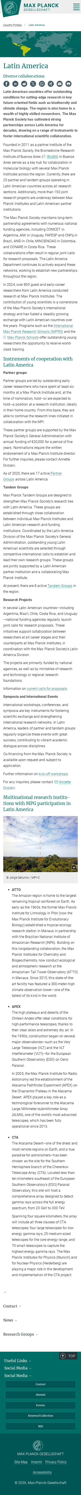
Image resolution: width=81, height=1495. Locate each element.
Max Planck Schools (23, 337)
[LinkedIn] (15, 84)
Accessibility (42, 1472)
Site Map (21, 1462)
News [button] (8, 1320)
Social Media (16, 1368)
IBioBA (52, 157)
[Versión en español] (40, 1294)
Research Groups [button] (19, 1334)
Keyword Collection (40, 1415)
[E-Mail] (59, 84)
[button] (74, 868)
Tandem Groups (60, 586)
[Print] (68, 84)
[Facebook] (6, 84)
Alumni (40, 1394)
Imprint (36, 1462)
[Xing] (51, 84)
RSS (40, 1426)
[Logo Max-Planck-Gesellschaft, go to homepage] (34, 8)
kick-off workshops (53, 774)
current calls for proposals (47, 689)
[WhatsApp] (42, 84)
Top (71, 1356)
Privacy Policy (56, 1462)
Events (40, 1405)
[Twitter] (33, 84)
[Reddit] (24, 84)
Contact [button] (10, 1306)
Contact (41, 1384)
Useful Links (16, 1361)
